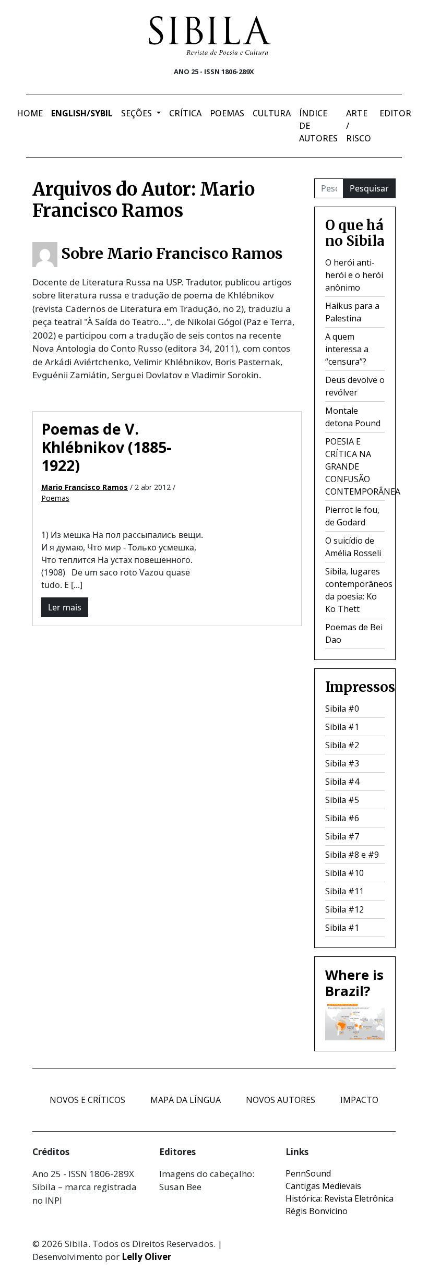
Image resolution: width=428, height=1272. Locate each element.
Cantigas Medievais (323, 1186)
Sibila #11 (344, 891)
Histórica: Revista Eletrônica (340, 1198)
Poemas (227, 113)
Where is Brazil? (354, 983)
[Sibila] (210, 35)
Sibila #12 (344, 909)
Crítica (185, 113)
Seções (137, 113)
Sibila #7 (342, 836)
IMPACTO (359, 1100)
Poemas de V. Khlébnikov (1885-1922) (106, 447)
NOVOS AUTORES (280, 1100)
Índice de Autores (318, 125)
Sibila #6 (342, 818)
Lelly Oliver (146, 1257)
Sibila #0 (342, 708)
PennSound (308, 1173)
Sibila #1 (342, 727)
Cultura (272, 113)
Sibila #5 (342, 800)
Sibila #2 (342, 745)
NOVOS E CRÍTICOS (87, 1100)
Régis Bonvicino (317, 1211)
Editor (395, 113)
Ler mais (64, 607)
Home (30, 113)
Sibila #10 (344, 873)
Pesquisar (369, 188)
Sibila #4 (342, 781)
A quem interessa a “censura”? (346, 349)
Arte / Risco (358, 125)
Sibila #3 (342, 763)
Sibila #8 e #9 (352, 854)
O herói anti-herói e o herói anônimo (354, 275)
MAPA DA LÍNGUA (185, 1100)
